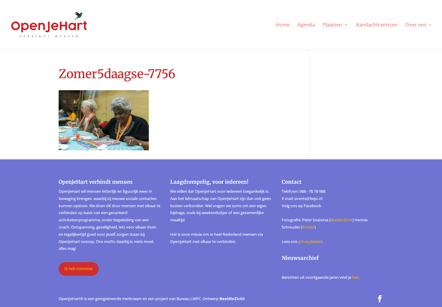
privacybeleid (310, 241)
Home (283, 25)
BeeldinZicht (341, 220)
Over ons (415, 25)
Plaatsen (332, 25)
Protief (308, 227)
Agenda (306, 25)
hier (355, 277)
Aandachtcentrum (376, 25)
